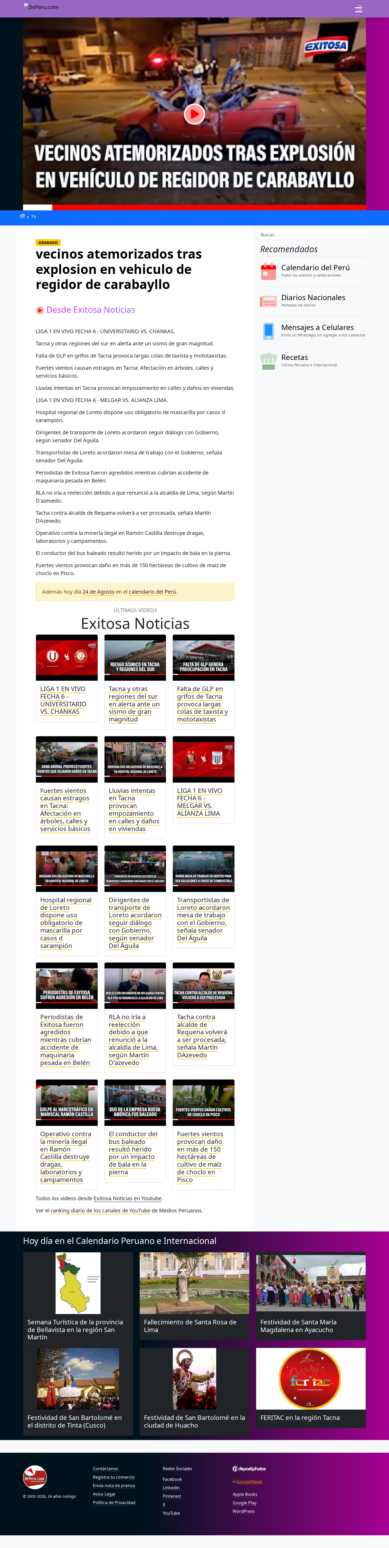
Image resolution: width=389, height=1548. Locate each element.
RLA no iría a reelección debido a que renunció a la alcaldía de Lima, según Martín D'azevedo (133, 1039)
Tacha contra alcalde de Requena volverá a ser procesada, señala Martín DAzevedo (202, 1035)
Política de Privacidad (114, 1502)
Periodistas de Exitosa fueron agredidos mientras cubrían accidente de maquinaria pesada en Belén (65, 1039)
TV (33, 217)
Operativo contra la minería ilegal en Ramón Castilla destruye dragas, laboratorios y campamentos (65, 1156)
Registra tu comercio (114, 1477)
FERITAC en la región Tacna (300, 1417)
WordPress (244, 1511)
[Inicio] (22, 216)
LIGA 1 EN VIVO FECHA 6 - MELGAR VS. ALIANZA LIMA (199, 802)
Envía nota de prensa (114, 1485)
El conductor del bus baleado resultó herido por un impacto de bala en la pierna (133, 1152)
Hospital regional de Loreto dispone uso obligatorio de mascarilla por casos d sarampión (66, 922)
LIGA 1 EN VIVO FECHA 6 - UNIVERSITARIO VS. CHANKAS (63, 700)
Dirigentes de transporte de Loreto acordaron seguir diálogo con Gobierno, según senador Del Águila (135, 922)
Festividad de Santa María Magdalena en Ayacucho (298, 1325)
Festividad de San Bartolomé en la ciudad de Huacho (194, 1421)
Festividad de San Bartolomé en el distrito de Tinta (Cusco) (75, 1421)
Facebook (172, 1479)
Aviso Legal (104, 1494)
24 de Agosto (99, 591)
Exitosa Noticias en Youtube (127, 1198)
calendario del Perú (152, 591)
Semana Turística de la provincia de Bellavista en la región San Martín (75, 1329)
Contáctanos (105, 1469)
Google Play (244, 1503)
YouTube (171, 1513)
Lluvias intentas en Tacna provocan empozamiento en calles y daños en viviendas (134, 809)
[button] (358, 8)
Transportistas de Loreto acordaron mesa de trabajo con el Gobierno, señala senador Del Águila (203, 918)
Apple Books (245, 1494)
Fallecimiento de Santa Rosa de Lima (190, 1325)
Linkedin (171, 1488)
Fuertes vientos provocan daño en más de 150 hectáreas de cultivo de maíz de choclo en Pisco (200, 1156)
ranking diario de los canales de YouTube (100, 1210)
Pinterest (172, 1496)
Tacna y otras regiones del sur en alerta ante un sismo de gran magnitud (134, 703)
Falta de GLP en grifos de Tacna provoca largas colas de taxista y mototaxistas (202, 703)
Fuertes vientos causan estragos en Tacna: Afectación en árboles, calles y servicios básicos (65, 809)
